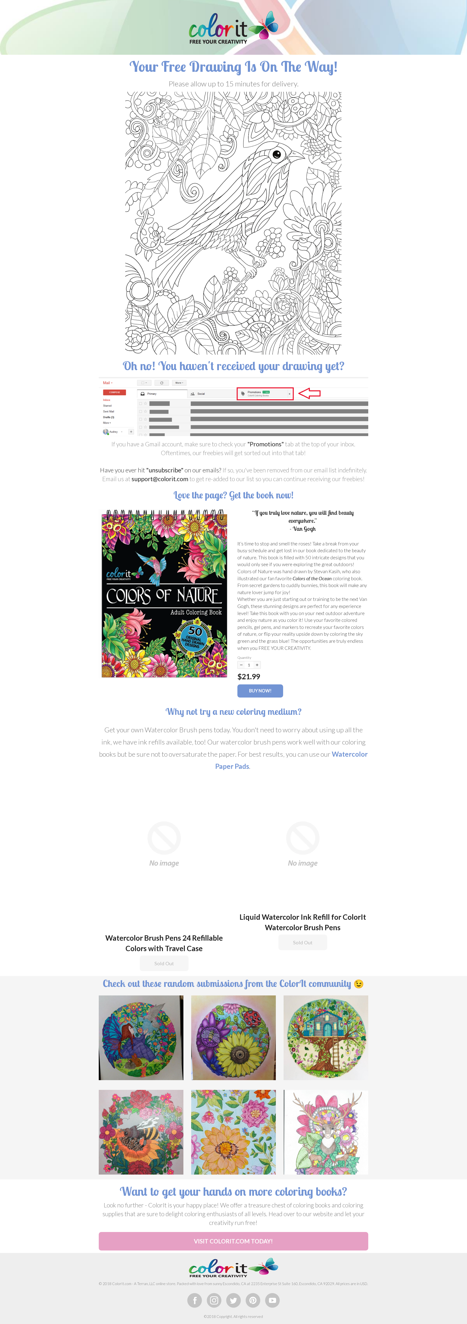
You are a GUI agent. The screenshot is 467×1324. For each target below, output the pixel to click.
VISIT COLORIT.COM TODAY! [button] (233, 1241)
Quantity (244, 657)
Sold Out (164, 963)
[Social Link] (194, 1300)
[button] (164, 593)
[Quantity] (241, 665)
